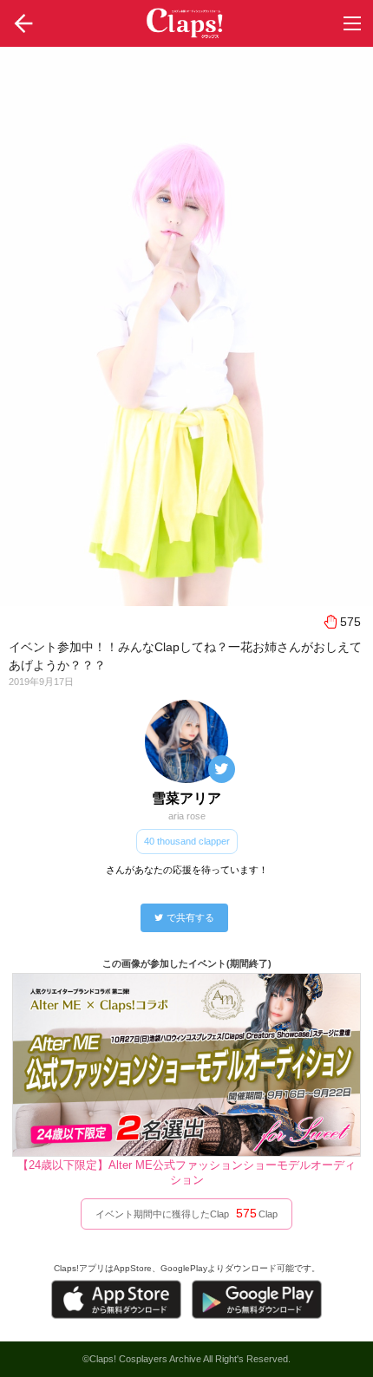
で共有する (190, 917)
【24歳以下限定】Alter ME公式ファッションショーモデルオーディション (186, 1172)
